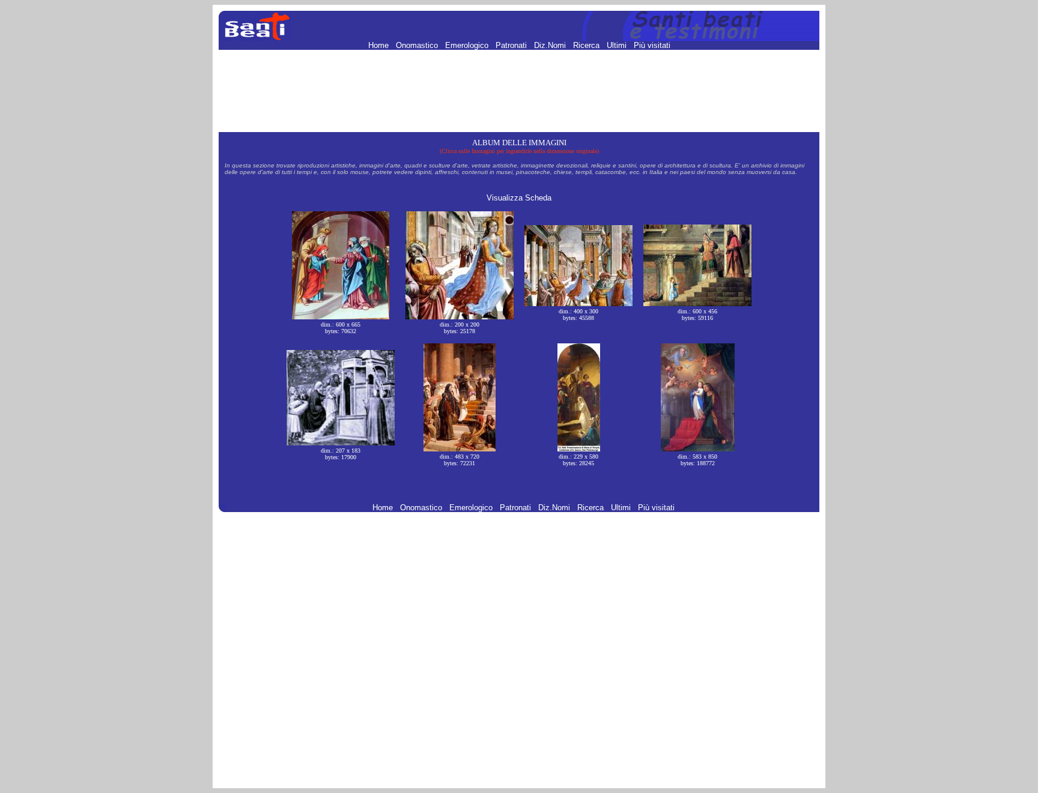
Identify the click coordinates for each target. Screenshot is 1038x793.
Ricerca (587, 45)
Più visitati (652, 45)
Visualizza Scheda (519, 197)
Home (379, 45)
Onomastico (418, 45)
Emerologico (468, 45)
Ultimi (618, 45)
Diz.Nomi (551, 45)
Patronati (512, 45)
